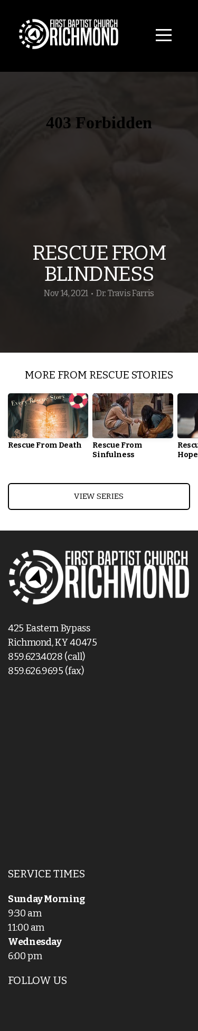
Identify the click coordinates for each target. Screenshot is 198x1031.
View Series (99, 496)
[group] (48, 425)
